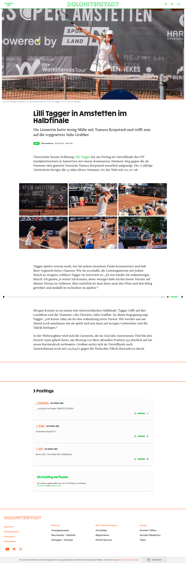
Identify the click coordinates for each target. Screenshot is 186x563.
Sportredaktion (47, 143)
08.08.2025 (59, 143)
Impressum (9, 526)
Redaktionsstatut (11, 531)
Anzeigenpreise (60, 530)
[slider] (83, 297)
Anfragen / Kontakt (62, 539)
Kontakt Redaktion (150, 535)
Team (143, 539)
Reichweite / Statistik (63, 535)
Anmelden (41, 485)
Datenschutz (9, 536)
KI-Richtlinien (10, 541)
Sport (36, 143)
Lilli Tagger (82, 157)
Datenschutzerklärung (127, 560)
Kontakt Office (148, 530)
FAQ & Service (104, 539)
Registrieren (56, 485)
